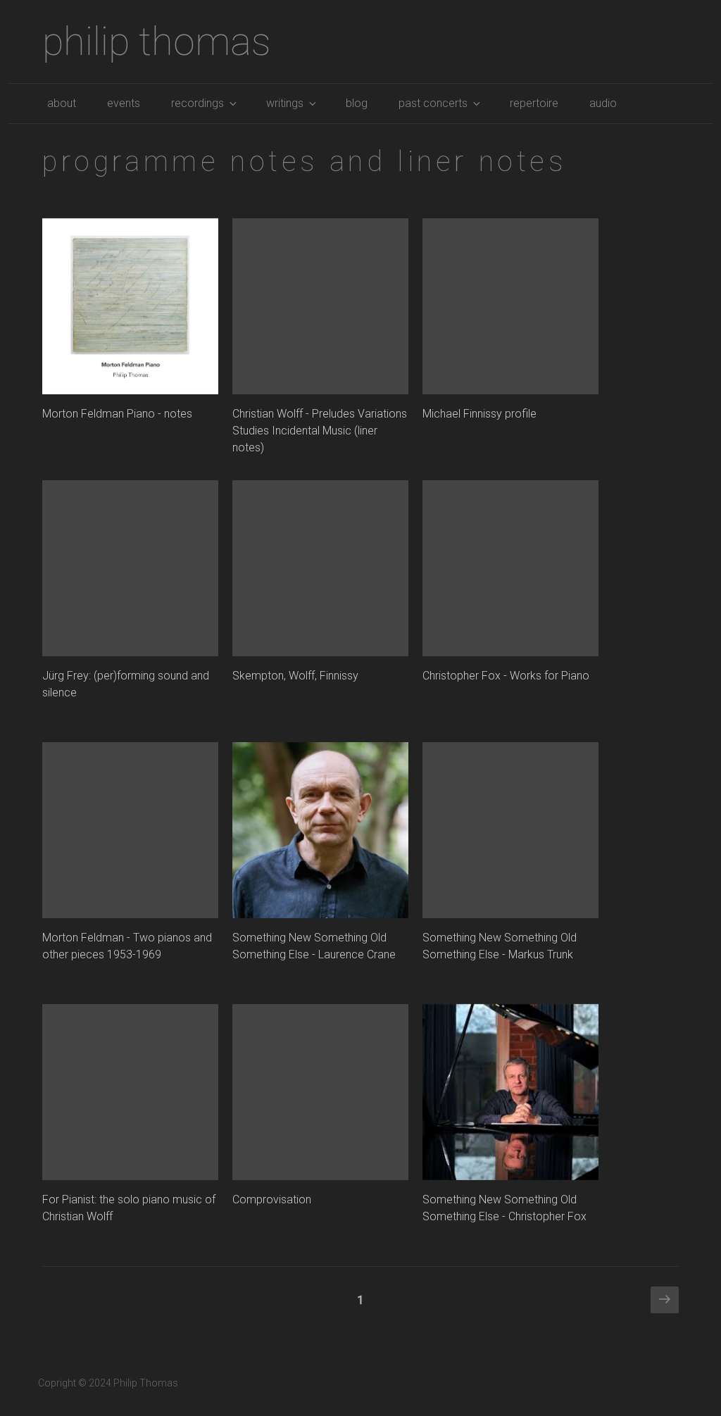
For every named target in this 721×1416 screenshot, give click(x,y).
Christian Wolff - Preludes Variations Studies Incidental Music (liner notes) (319, 430)
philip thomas (156, 41)
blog (357, 103)
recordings (197, 103)
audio (603, 103)
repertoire (534, 103)
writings (284, 103)
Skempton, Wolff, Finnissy (295, 675)
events (123, 103)
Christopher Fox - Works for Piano (505, 675)
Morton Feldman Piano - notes (117, 413)
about (61, 103)
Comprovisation (271, 1199)
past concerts (433, 103)
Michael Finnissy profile (479, 413)
